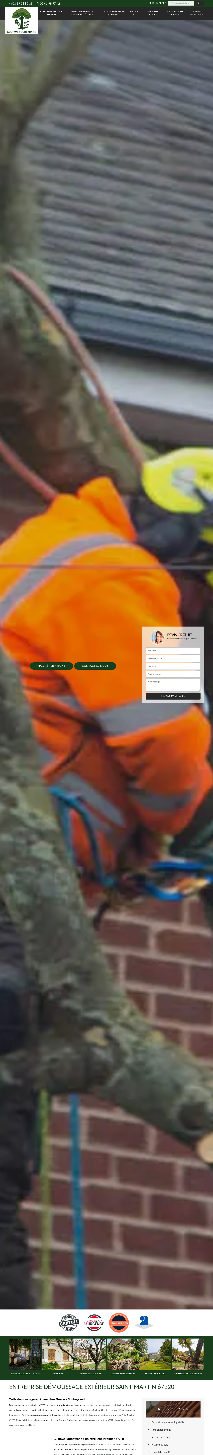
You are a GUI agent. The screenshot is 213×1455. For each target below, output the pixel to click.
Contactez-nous (95, 666)
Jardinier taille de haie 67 (175, 13)
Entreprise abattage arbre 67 (51, 13)
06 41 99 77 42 (49, 3)
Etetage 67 (134, 13)
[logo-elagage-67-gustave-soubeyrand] (17, 13)
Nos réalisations (51, 666)
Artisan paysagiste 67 (197, 13)
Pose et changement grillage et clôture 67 (82, 13)
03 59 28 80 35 (22, 3)
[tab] (106, 727)
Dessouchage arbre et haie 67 (113, 13)
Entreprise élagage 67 (152, 13)
